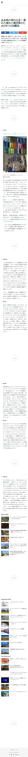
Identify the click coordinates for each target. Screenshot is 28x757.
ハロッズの (10, 200)
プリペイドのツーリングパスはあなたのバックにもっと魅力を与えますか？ (18, 545)
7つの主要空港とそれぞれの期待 (18, 684)
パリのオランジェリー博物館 (17, 629)
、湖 (2, 87)
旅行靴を (21, 219)
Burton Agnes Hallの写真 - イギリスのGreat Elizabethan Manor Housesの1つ (18, 553)
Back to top (14, 749)
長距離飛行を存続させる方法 (17, 649)
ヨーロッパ (3, 16)
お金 (18, 99)
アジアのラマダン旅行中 (16, 642)
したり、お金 (12, 99)
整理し (22, 99)
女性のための (6, 219)
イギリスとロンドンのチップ (17, 602)
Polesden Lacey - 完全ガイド (17, 537)
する (3, 101)
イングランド (9, 16)
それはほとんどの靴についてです (14, 134)
